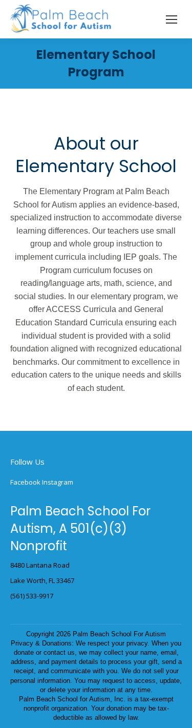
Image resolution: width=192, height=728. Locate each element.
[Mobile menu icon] (171, 19)
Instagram (57, 482)
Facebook (25, 482)
